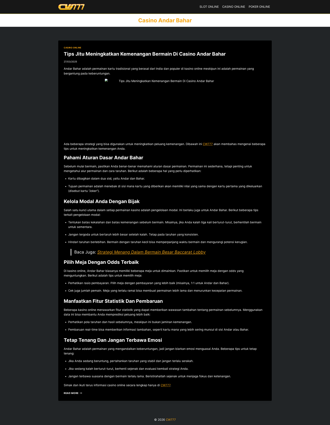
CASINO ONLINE (233, 6)
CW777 (208, 144)
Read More (73, 393)
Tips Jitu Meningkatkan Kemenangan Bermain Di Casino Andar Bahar (145, 54)
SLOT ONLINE (209, 6)
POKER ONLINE (259, 6)
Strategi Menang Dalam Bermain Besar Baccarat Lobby (151, 252)
